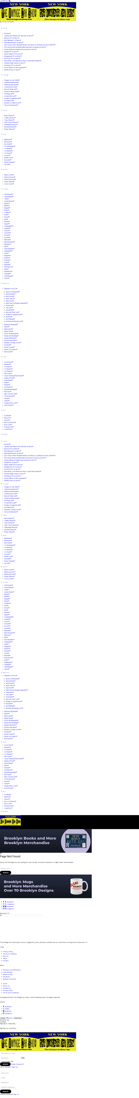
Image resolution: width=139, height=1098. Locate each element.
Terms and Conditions (11, 993)
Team (5, 958)
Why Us (5, 956)
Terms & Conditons (10, 954)
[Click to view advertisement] (46, 841)
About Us (6, 986)
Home (5, 984)
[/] (1, 826)
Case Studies (7, 972)
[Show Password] (23, 1058)
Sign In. (16, 1094)
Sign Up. (15, 1067)
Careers (6, 961)
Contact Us (7, 988)
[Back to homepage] (38, 1041)
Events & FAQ (7, 974)
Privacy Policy (8, 951)
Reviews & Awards (9, 979)
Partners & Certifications (12, 970)
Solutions (6, 977)
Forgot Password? (17, 1064)
